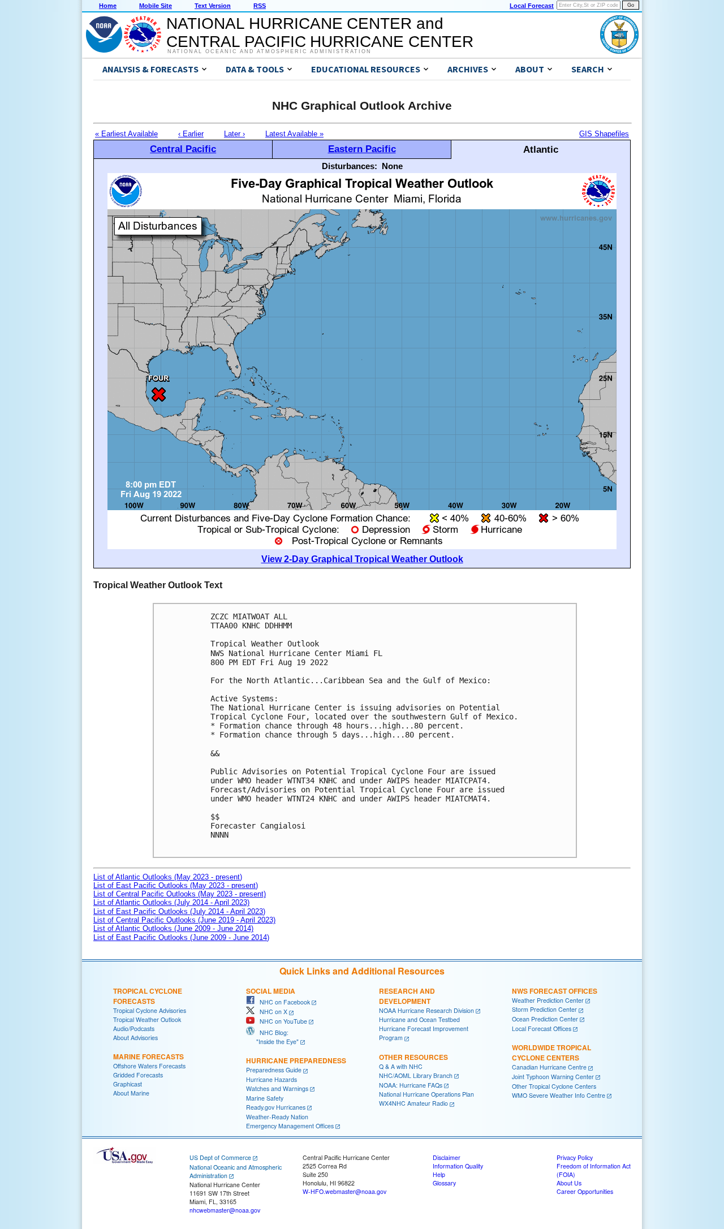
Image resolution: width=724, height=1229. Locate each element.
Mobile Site (155, 5)
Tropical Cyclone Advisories (149, 1010)
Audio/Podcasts (133, 1028)
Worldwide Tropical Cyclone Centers (551, 1052)
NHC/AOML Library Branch (416, 1075)
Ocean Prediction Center (545, 1019)
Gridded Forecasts (138, 1075)
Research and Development (407, 996)
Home (108, 5)
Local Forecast (532, 5)
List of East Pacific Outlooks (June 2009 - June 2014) (181, 937)
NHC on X (271, 1011)
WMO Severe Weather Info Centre (558, 1095)
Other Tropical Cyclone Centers (554, 1086)
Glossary (444, 1183)
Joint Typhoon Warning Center (553, 1076)
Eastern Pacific (362, 148)
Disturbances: (349, 166)
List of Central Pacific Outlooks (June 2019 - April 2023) (184, 920)
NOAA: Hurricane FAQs (410, 1085)
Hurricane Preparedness (296, 1060)
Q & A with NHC (401, 1066)
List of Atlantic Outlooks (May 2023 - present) (167, 877)
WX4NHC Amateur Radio (413, 1103)
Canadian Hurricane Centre (549, 1067)
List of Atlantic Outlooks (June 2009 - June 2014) (173, 928)
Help (439, 1174)
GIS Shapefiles (604, 134)
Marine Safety (264, 1098)
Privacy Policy (575, 1157)
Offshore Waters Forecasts (149, 1066)
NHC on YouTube (281, 1021)
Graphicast (127, 1084)
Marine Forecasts (148, 1056)
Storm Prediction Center (544, 1009)
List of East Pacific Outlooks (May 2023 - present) (175, 885)
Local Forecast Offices (541, 1028)
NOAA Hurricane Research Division (426, 1010)
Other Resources (413, 1057)
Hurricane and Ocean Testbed (419, 1019)
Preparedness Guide (273, 1070)
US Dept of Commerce (220, 1157)
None (392, 166)
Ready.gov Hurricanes (275, 1107)
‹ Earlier (191, 134)
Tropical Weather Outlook (147, 1019)
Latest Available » (294, 134)
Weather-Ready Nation (277, 1116)
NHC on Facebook (282, 1002)
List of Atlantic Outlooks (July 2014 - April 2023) (171, 902)
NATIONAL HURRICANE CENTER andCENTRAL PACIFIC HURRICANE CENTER (319, 32)
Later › (234, 134)
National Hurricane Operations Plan (426, 1094)
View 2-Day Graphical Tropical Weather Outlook (362, 559)
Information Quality (458, 1166)
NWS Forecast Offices (554, 991)
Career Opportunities (585, 1191)
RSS (259, 5)
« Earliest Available (126, 134)
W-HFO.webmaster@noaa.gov (344, 1191)
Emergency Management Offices (290, 1126)
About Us (569, 1183)
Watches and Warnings (277, 1088)
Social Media (270, 991)
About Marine (131, 1093)
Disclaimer (446, 1157)
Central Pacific (183, 148)
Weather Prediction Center (548, 1000)
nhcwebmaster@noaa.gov (224, 1210)
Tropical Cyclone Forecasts (147, 996)
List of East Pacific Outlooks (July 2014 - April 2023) (179, 911)
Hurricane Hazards (271, 1079)
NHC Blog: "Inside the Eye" (272, 1037)
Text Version (213, 5)
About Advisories (135, 1037)
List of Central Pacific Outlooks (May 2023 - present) (179, 894)
